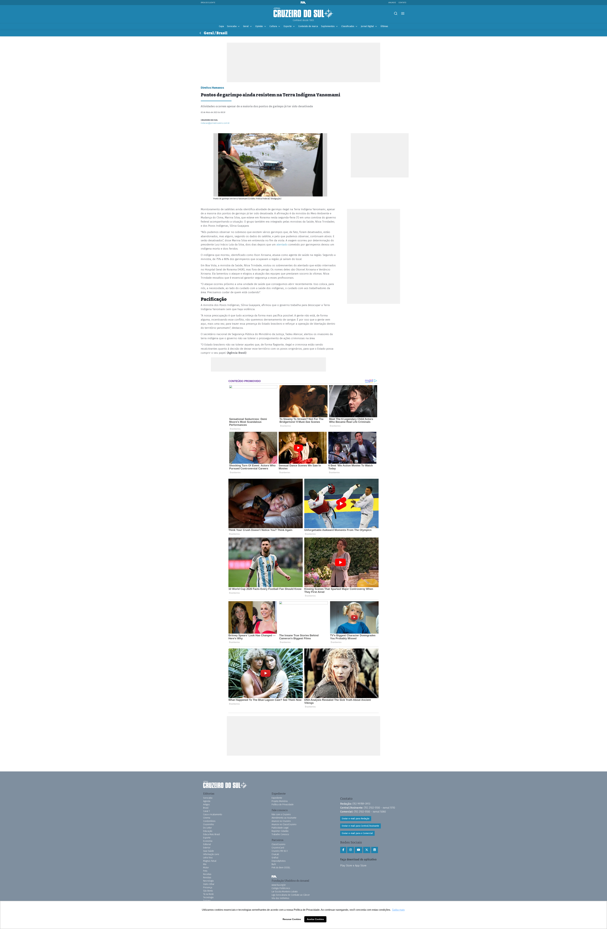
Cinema (206, 817)
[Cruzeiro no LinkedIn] (374, 850)
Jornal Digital (367, 26)
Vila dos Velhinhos (280, 898)
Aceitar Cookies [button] (315, 919)
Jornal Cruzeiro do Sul (303, 13)
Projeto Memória (280, 801)
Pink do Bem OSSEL (281, 867)
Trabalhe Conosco (280, 834)
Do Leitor (207, 827)
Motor (206, 867)
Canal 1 (206, 811)
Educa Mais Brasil (211, 834)
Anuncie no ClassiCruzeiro (284, 824)
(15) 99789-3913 (361, 803)
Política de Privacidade (283, 804)
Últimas (384, 26)
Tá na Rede (208, 894)
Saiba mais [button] (398, 909)
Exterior (206, 847)
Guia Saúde (208, 851)
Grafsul (275, 857)
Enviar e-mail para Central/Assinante (360, 826)
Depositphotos (279, 861)
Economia (207, 841)
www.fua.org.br (279, 885)
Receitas (207, 874)
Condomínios (209, 821)
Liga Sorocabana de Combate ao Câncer (291, 895)
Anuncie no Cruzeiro (281, 821)
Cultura (273, 26)
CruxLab (275, 854)
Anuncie (392, 2)
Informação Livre (211, 854)
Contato (402, 2)
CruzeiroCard (278, 847)
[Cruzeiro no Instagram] (350, 850)
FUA (274, 876)
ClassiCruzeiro (278, 844)
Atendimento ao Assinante (284, 817)
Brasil (205, 808)
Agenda (206, 801)
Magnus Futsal (209, 861)
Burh (274, 864)
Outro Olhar (208, 884)
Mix (204, 864)
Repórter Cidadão (280, 831)
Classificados (347, 26)
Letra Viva (207, 857)
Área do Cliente (208, 2)
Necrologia (208, 881)
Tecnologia (208, 897)
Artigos (206, 804)
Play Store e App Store (353, 865)
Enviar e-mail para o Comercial (357, 833)
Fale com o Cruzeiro (281, 814)
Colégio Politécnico (281, 888)
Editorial (207, 844)
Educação (207, 831)
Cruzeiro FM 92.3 (280, 851)
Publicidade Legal (280, 827)
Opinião (259, 26)
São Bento (208, 890)
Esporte (288, 26)
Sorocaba (231, 26)
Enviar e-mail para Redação (355, 818)
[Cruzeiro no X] (366, 850)
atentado (282, 244)
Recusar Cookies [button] (292, 919)
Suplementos (328, 26)
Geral (246, 26)
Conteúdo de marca (308, 26)
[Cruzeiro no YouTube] (358, 850)
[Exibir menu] (402, 13)
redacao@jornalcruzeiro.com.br (215, 123)
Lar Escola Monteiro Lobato (285, 891)
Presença (207, 887)
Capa (221, 26)
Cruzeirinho (208, 824)
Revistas (207, 877)
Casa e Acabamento (212, 814)
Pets (205, 871)
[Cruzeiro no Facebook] (343, 850)
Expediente (277, 798)
